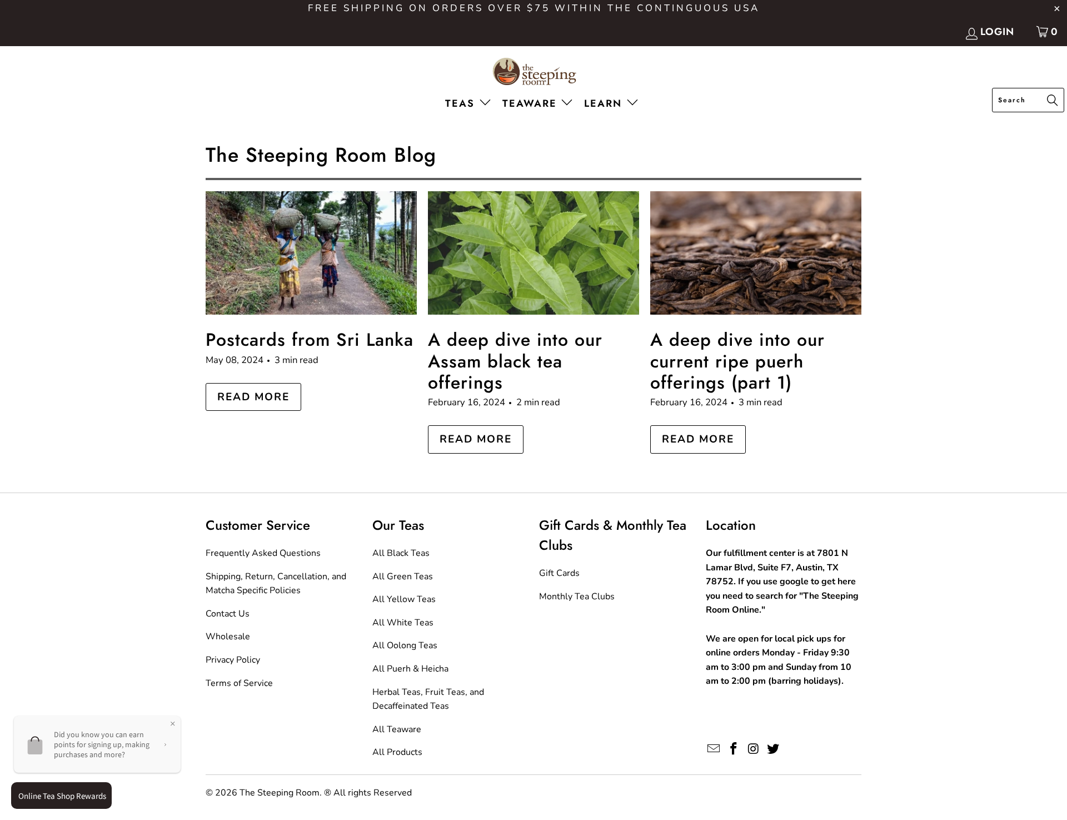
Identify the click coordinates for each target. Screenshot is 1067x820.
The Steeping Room (280, 793)
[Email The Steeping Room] (714, 749)
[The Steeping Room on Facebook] (734, 749)
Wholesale (228, 636)
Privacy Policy (233, 660)
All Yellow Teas (404, 599)
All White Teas (402, 623)
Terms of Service (239, 683)
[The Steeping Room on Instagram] (753, 749)
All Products (397, 752)
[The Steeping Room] (534, 72)
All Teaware (396, 729)
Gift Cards (559, 573)
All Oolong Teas (404, 645)
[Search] (1052, 101)
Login (997, 31)
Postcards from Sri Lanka (309, 339)
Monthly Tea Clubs (577, 596)
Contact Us (228, 614)
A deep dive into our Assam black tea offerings (515, 361)
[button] (470, 104)
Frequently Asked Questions (263, 553)
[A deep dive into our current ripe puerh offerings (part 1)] (755, 252)
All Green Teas (402, 576)
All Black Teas (401, 553)
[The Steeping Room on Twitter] (773, 749)
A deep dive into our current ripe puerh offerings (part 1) (737, 361)
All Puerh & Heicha (410, 669)
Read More (253, 397)
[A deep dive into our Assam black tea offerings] (533, 252)
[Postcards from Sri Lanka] (311, 252)
